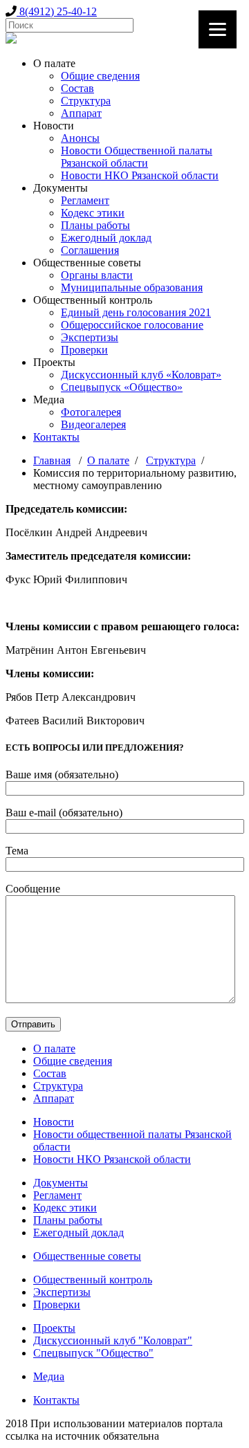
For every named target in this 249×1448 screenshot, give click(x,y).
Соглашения (90, 250)
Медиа (48, 1376)
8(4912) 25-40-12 (57, 11)
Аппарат (81, 113)
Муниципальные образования (132, 287)
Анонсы (80, 138)
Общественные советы (87, 1256)
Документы (60, 1183)
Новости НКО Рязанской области (140, 175)
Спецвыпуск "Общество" (93, 1353)
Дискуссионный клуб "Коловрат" (112, 1340)
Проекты (54, 1328)
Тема (17, 850)
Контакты (56, 437)
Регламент (85, 200)
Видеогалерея (93, 424)
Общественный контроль (92, 1279)
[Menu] (218, 29)
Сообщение (33, 889)
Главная (52, 460)
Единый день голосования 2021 (136, 312)
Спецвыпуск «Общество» (122, 387)
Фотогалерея (91, 412)
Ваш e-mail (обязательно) (64, 812)
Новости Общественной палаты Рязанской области (136, 157)
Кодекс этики (92, 213)
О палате (108, 460)
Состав (77, 88)
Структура (86, 101)
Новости (53, 1122)
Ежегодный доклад (106, 238)
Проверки (84, 350)
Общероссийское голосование (132, 325)
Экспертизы (89, 337)
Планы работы (95, 225)
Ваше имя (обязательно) (62, 774)
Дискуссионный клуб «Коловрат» (141, 375)
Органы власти (97, 275)
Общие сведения (100, 76)
